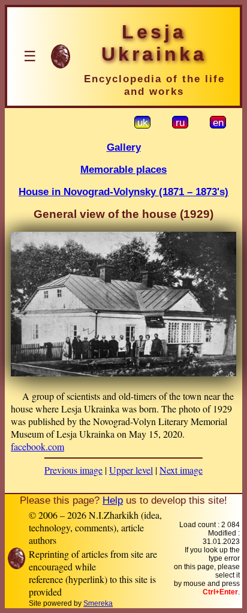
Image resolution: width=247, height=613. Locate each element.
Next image (181, 470)
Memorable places (123, 169)
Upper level (131, 470)
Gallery (124, 147)
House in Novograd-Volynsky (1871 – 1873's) (123, 192)
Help (113, 500)
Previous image (73, 470)
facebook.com (37, 446)
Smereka (98, 603)
